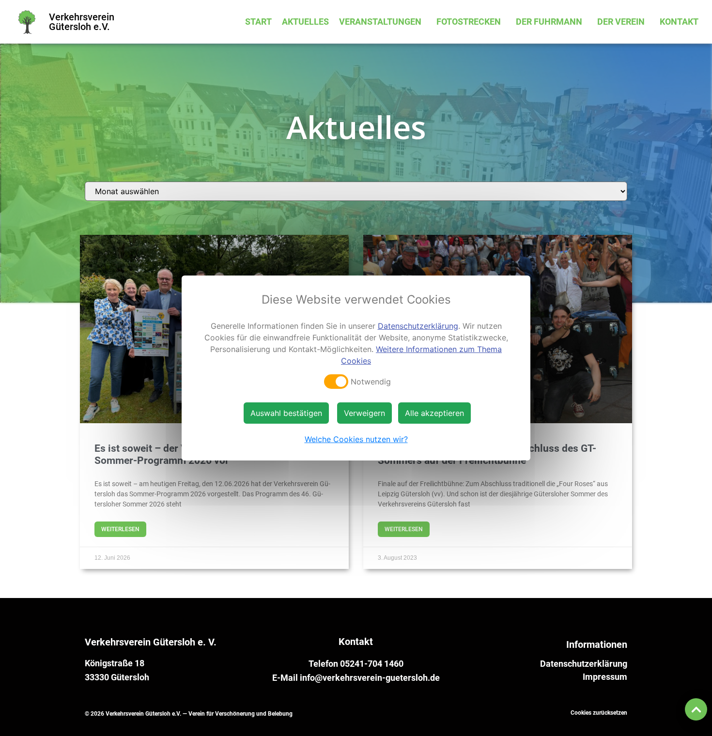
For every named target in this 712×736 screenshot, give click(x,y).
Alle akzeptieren (434, 413)
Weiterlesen (120, 529)
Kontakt (679, 21)
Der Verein (621, 21)
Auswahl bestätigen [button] (286, 413)
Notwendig (371, 381)
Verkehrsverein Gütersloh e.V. (81, 21)
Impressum (605, 677)
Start (258, 21)
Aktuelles (305, 21)
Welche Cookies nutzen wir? (356, 439)
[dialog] (356, 368)
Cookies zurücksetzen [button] (599, 712)
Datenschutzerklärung (583, 664)
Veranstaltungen (380, 21)
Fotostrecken (468, 21)
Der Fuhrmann (549, 21)
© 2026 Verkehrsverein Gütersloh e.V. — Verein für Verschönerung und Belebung (189, 713)
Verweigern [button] (364, 413)
